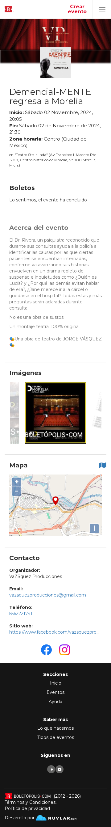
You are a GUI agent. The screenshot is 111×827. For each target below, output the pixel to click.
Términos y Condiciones (30, 802)
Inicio (55, 683)
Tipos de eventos (55, 737)
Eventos (55, 692)
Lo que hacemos (55, 728)
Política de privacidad (27, 808)
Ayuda (55, 701)
